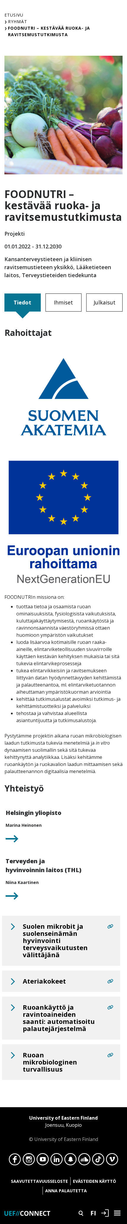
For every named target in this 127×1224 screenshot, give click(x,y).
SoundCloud (84, 1161)
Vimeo (112, 1161)
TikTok (98, 1161)
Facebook (15, 1161)
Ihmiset (63, 302)
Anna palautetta (66, 1190)
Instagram (29, 1161)
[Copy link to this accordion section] (110, 926)
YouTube (43, 1161)
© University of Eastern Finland (63, 1128)
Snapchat (70, 1161)
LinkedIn (57, 1161)
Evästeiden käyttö (94, 1181)
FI (93, 1212)
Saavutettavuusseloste (39, 1181)
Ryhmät (17, 21)
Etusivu (13, 15)
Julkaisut (104, 302)
